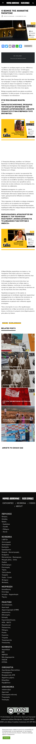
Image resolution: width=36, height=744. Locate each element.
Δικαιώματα (6, 544)
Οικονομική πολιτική (9, 694)
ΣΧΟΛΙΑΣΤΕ (28, 46)
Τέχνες (4, 597)
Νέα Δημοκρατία (8, 657)
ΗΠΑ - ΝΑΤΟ (6, 622)
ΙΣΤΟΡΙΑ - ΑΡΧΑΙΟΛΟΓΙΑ (15, 322)
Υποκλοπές (6, 642)
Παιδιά (4, 562)
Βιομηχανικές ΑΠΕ (8, 675)
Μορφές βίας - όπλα (9, 560)
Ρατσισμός (6, 567)
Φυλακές (5, 582)
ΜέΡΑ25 (5, 654)
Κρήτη (4, 521)
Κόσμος (4, 516)
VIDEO (32, 503)
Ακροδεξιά (6, 649)
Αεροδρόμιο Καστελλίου (11, 670)
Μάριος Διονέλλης (9, 16)
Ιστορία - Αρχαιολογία (10, 594)
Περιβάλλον (6, 683)
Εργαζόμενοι (6, 550)
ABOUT (19, 506)
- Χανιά (4, 532)
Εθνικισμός (6, 615)
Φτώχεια (5, 580)
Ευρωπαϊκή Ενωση (8, 620)
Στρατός (5, 635)
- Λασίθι (5, 527)
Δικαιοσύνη (6, 612)
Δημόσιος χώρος (8, 677)
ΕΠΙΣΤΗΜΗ (5, 322)
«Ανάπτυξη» (6, 689)
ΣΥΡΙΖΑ (4, 662)
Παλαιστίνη (6, 627)
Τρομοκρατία (7, 640)
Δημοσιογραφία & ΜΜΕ (10, 610)
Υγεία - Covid (7, 577)
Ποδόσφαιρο (6, 565)
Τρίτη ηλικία (6, 572)
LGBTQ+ (5, 539)
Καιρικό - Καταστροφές (10, 552)
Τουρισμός (6, 697)
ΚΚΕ (3, 652)
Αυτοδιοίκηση (7, 605)
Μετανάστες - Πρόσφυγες (11, 557)
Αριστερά (5, 607)
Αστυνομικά (6, 542)
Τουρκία (5, 637)
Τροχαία (5, 575)
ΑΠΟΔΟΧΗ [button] (6, 737)
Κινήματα (5, 555)
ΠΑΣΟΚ (4, 660)
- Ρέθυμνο (5, 529)
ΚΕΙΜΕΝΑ (21, 503)
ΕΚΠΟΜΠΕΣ (8, 503)
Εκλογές (5, 617)
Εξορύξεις (5, 680)
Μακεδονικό (6, 625)
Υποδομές (5, 700)
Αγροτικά (5, 692)
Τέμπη (4, 570)
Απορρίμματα (7, 672)
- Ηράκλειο (6, 524)
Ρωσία (4, 632)
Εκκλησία (5, 547)
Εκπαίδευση (6, 589)
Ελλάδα (4, 519)
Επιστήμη (5, 592)
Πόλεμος (5, 630)
